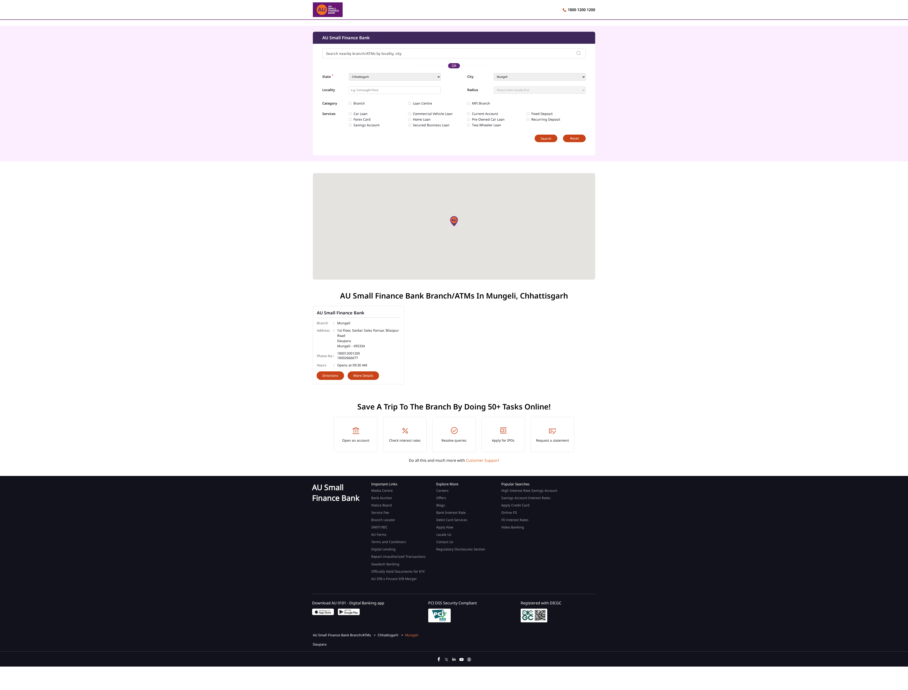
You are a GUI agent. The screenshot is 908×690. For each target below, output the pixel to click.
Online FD (509, 512)
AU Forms (378, 534)
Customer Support (482, 460)
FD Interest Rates (515, 520)
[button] (454, 221)
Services (329, 114)
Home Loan (422, 119)
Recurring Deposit (545, 119)
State (327, 76)
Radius (472, 90)
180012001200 (348, 354)
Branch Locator (383, 520)
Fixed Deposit (542, 114)
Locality (328, 90)
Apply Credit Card (515, 505)
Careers (442, 490)
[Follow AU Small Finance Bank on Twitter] (446, 658)
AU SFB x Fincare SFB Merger (394, 578)
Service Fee (380, 512)
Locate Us (443, 534)
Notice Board (381, 505)
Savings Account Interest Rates (525, 498)
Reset (574, 138)
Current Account (485, 114)
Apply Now (444, 527)
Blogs (440, 505)
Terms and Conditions (388, 542)
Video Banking (512, 527)
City (470, 77)
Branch (359, 103)
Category (329, 103)
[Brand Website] (469, 658)
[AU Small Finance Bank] (328, 10)
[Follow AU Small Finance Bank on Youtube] (461, 658)
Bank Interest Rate (451, 512)
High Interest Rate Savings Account (529, 490)
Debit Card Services (451, 520)
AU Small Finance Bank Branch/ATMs (342, 635)
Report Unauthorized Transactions (398, 556)
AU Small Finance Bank (340, 313)
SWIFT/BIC (379, 527)
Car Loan (360, 114)
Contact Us (444, 542)
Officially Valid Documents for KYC (398, 571)
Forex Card (362, 119)
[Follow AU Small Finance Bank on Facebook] (439, 658)
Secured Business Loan (431, 125)
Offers (441, 498)
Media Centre (382, 490)
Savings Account (367, 125)
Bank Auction (381, 498)
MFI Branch (481, 103)
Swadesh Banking (385, 564)
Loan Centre (422, 103)
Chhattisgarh (388, 635)
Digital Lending (383, 549)
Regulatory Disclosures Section (460, 549)
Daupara (320, 644)
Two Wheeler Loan (486, 125)
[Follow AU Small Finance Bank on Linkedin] (454, 658)
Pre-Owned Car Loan (488, 119)
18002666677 (347, 358)
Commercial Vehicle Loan (433, 114)
